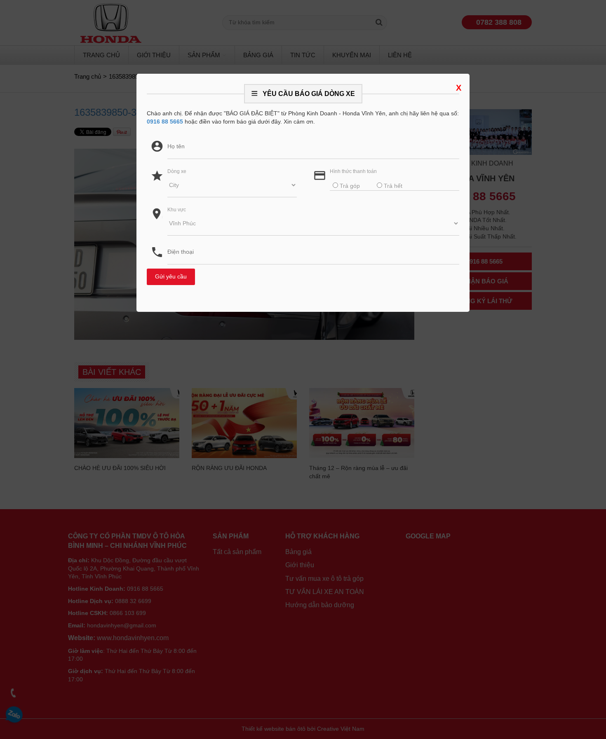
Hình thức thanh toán (353, 171)
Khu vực (176, 210)
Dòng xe (176, 171)
